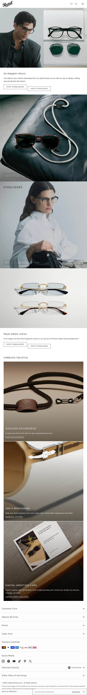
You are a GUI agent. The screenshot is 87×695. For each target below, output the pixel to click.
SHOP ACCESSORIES (14, 437)
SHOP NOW (43, 175)
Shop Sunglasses (15, 87)
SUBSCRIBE (76, 692)
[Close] (84, 692)
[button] (82, 3)
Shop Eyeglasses (39, 89)
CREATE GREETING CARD (17, 597)
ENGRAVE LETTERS (14, 517)
